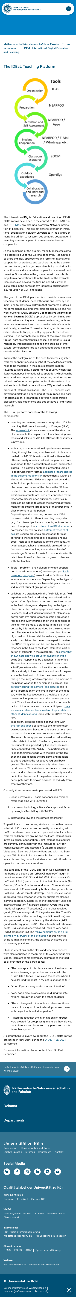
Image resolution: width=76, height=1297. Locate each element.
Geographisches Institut (26, 9)
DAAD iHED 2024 (55, 1039)
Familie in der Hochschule (44, 1264)
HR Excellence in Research (51, 1235)
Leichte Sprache (13, 1151)
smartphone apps (21, 725)
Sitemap (30, 1151)
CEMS (7, 1250)
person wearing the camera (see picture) (35, 686)
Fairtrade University (15, 1264)
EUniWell (22, 1199)
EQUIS (18, 1250)
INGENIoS (15, 225)
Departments (14, 1120)
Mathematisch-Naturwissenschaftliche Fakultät (32, 44)
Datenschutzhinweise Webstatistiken (25, 1287)
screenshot (23, 430)
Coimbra (8, 1199)
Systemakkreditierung (48, 1250)
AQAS (28, 1250)
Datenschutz (11, 1148)
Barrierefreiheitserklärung (35, 1148)
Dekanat (10, 1106)
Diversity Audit (12, 1217)
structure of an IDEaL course (52, 526)
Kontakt (59, 1151)
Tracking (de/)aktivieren (17, 1291)
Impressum (44, 1151)
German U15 (38, 1199)
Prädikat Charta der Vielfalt (50, 1213)
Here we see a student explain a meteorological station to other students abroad (41, 710)
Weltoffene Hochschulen (18, 1235)
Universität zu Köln (26, 7)
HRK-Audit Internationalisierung (22, 1231)
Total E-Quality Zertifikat (17, 1213)
